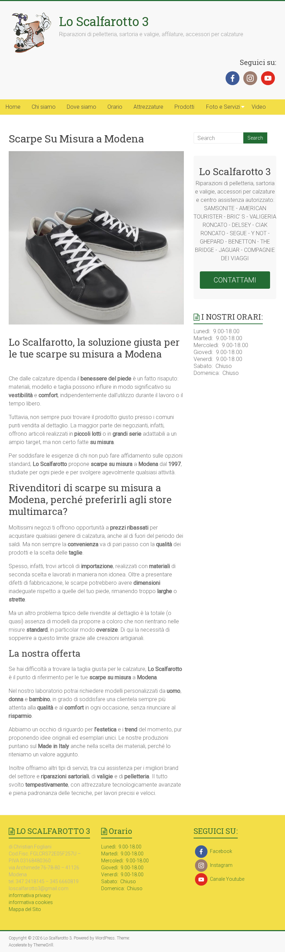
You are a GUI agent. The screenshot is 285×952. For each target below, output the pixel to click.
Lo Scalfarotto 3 (104, 21)
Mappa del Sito (25, 909)
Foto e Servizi (223, 107)
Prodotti (184, 107)
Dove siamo (81, 107)
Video (259, 107)
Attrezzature (148, 107)
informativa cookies (31, 902)
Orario (114, 107)
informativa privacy (30, 895)
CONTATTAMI (235, 280)
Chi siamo (44, 107)
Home (13, 107)
